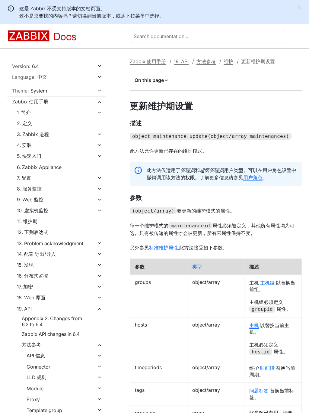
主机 (254, 325)
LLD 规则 (36, 377)
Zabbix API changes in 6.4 (51, 334)
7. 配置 (24, 178)
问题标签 (259, 391)
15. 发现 (25, 265)
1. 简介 (24, 112)
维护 (228, 61)
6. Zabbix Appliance (39, 167)
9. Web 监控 (30, 200)
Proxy (33, 399)
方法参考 (31, 345)
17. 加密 (25, 287)
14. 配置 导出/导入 (36, 254)
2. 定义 (24, 123)
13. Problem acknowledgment (50, 243)
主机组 (267, 283)
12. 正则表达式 (32, 232)
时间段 (267, 368)
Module (35, 388)
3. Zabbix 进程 (33, 134)
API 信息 (36, 356)
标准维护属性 (163, 248)
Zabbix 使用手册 (30, 102)
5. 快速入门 (29, 156)
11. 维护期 (27, 221)
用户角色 (253, 177)
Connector (38, 367)
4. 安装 (24, 145)
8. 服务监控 (29, 189)
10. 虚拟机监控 (32, 210)
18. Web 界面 (31, 297)
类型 (197, 267)
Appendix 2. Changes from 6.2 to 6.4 (52, 321)
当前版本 (101, 16)
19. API (24, 309)
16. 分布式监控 (32, 276)
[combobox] (208, 36)
